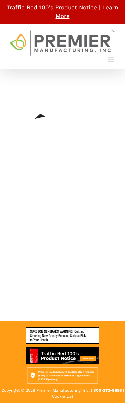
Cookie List (62, 396)
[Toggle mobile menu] (111, 59)
